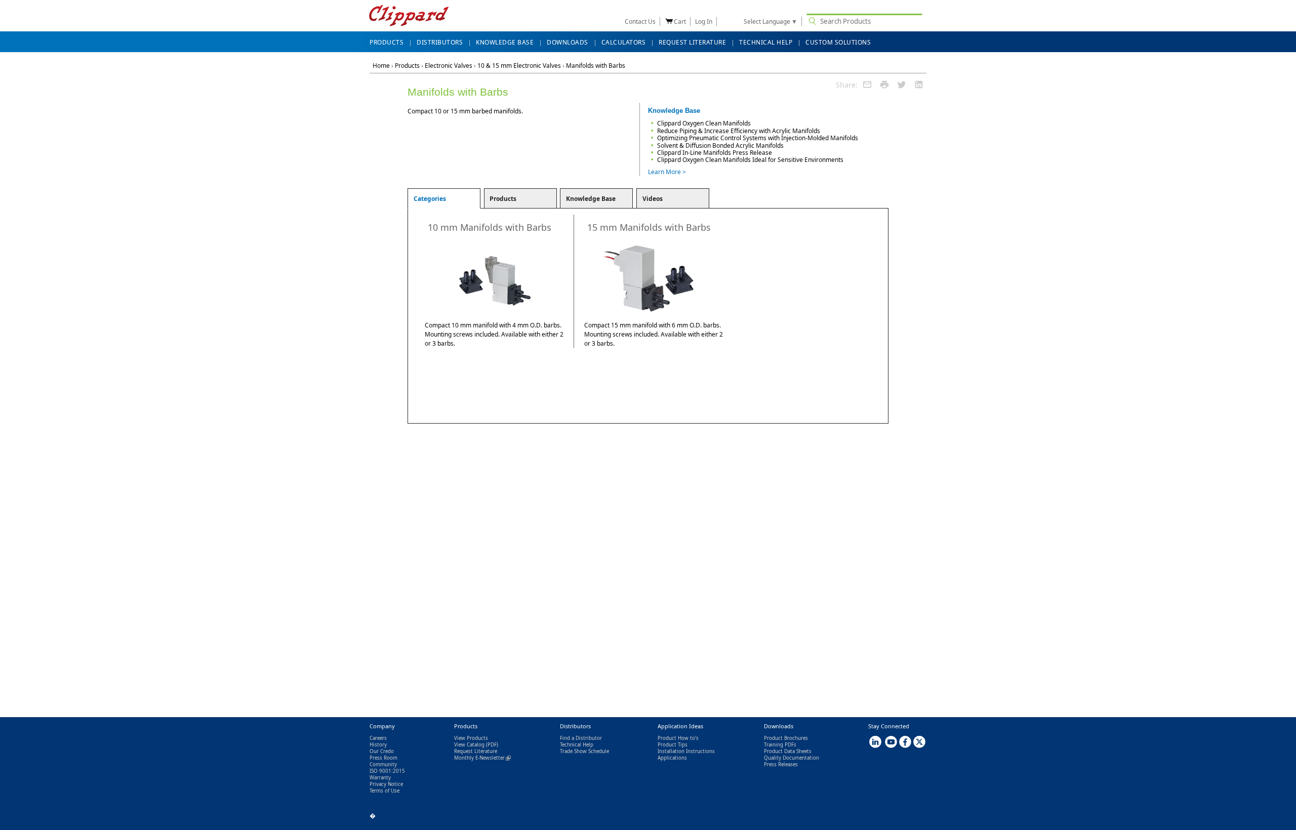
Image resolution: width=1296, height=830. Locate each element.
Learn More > (667, 172)
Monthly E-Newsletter (482, 758)
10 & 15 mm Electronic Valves (519, 65)
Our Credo (382, 751)
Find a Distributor (581, 738)
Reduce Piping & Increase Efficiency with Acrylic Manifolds (738, 131)
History (378, 744)
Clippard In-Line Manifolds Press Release (714, 152)
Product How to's (678, 738)
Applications (672, 758)
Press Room (383, 758)
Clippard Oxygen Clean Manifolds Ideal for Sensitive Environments (750, 159)
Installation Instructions (686, 751)
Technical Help (576, 744)
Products (407, 65)
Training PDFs (780, 744)
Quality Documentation (791, 758)
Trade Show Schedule (584, 751)
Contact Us (640, 21)
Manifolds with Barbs (595, 65)
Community (383, 764)
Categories (430, 198)
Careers (378, 738)
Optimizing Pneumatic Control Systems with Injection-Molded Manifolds (757, 138)
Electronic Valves (448, 65)
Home (381, 65)
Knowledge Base (591, 198)
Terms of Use (384, 790)
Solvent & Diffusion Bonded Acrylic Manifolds (720, 145)
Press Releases (781, 764)
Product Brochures (786, 738)
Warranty (380, 777)
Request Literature (475, 751)
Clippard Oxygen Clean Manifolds (704, 123)
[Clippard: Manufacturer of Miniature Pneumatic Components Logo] (409, 16)
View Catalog (469, 744)
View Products (471, 738)
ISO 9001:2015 (387, 771)
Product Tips (672, 744)
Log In (703, 21)
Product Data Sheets (788, 751)
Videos (652, 198)
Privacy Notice (386, 784)
